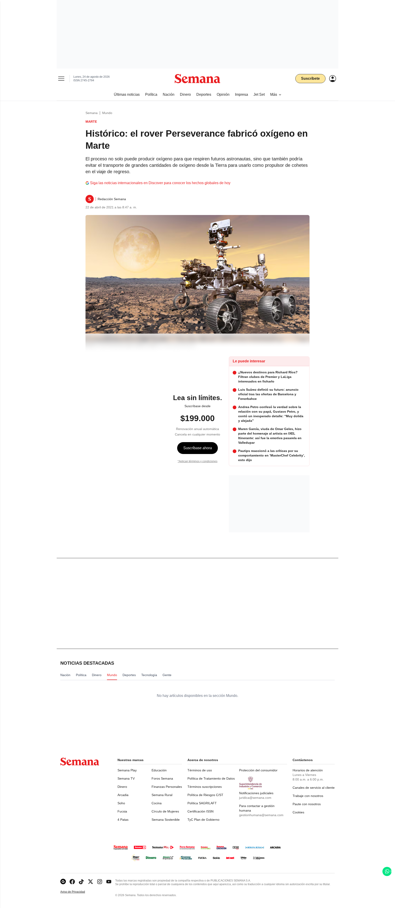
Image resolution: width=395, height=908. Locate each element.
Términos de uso (199, 770)
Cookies (298, 812)
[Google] (63, 881)
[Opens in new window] (72, 881)
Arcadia (122, 795)
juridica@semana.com (255, 797)
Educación (159, 770)
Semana (91, 113)
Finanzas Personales (167, 787)
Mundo (107, 113)
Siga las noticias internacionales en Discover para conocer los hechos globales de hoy (160, 183)
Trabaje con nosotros (308, 796)
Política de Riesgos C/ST (205, 795)
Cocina (157, 803)
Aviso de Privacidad (77, 892)
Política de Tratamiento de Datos (211, 778)
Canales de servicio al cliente (314, 787)
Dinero (122, 787)
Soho (121, 803)
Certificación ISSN (200, 811)
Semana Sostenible (166, 819)
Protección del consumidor (258, 770)
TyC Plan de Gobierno (203, 819)
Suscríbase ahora (197, 448)
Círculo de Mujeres (165, 811)
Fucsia (122, 811)
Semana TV (126, 778)
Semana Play (127, 770)
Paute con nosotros (307, 804)
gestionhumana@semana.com (261, 815)
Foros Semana (162, 778)
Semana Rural (162, 795)
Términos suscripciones (204, 787)
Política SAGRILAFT (202, 803)
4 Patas (122, 819)
